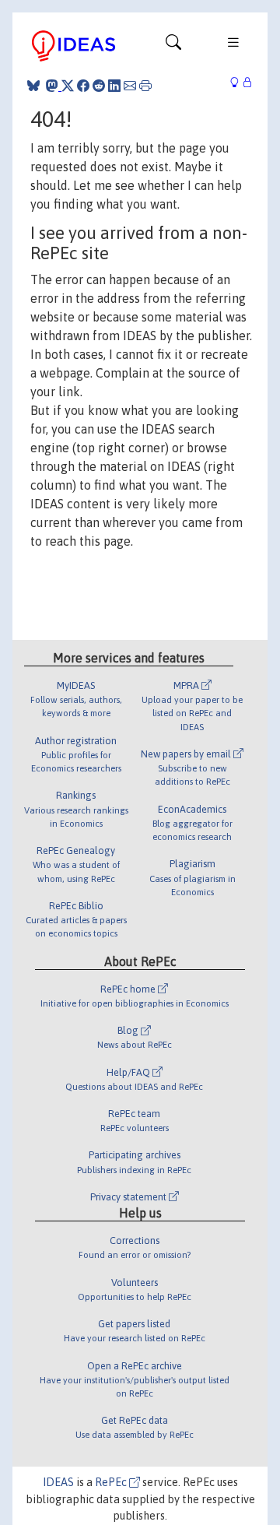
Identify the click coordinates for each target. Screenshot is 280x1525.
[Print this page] (145, 86)
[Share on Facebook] (83, 86)
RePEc (112, 1482)
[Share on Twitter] (67, 86)
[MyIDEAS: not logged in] (239, 83)
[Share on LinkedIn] (114, 86)
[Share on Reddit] (99, 86)
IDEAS (58, 1482)
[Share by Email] (130, 86)
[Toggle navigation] (173, 45)
